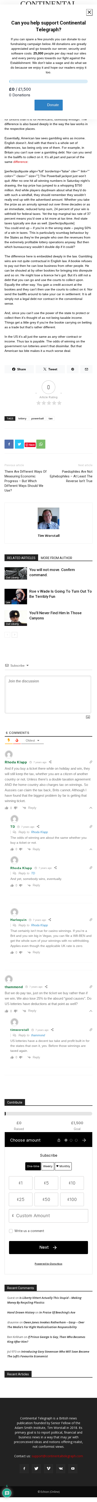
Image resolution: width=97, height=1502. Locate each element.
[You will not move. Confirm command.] (16, 573)
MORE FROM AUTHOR (56, 558)
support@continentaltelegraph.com (57, 1456)
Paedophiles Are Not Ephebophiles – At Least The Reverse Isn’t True (71, 476)
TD (33, 873)
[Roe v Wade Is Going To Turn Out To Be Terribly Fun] (16, 596)
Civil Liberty (12, 577)
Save (32, 444)
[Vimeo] (48, 1468)
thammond (38, 1035)
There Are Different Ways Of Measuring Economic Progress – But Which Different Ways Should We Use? (26, 481)
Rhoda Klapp (39, 832)
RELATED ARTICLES (21, 558)
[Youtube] (72, 1468)
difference (20, 162)
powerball (37, 418)
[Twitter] (36, 1468)
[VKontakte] (60, 1468)
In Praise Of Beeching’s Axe (57, 1312)
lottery (22, 418)
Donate (53, 105)
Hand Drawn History (21, 1312)
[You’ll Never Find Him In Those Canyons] (16, 618)
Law (8, 602)
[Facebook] (24, 1468)
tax (51, 418)
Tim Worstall (49, 535)
